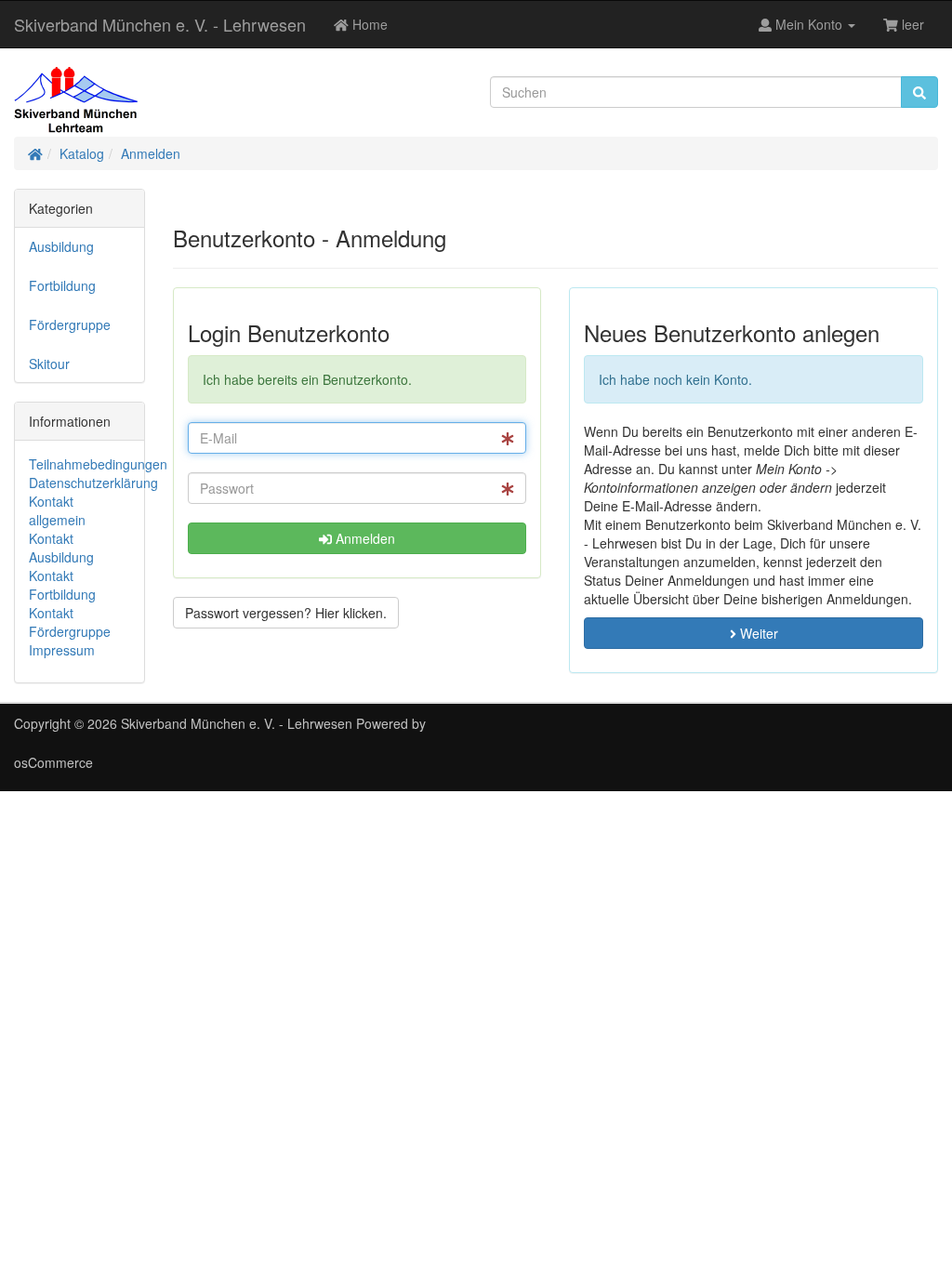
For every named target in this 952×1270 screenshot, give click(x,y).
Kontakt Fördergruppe (70, 622)
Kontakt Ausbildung (61, 547)
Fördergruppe (70, 324)
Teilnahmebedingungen (98, 464)
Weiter (757, 633)
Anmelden (150, 153)
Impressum (62, 650)
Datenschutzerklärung (93, 482)
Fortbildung (62, 285)
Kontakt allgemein (57, 510)
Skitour (49, 363)
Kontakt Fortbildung (62, 584)
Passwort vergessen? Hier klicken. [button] (286, 612)
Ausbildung (61, 246)
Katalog (82, 153)
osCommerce (53, 762)
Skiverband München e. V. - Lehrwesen (160, 24)
